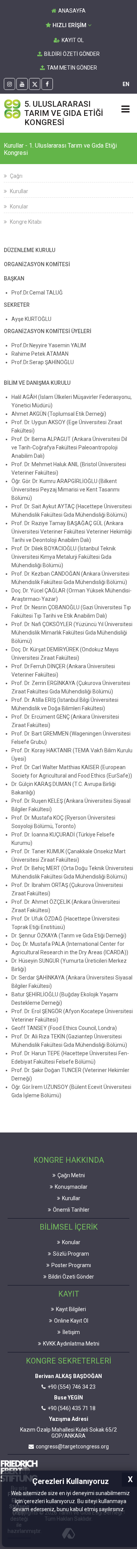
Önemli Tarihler (71, 1210)
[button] (127, 1510)
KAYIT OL (73, 40)
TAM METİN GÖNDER (72, 68)
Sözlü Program (71, 1254)
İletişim (71, 1332)
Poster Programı (71, 1265)
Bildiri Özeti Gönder (71, 1277)
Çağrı (15, 176)
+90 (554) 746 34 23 (72, 1387)
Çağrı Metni (71, 1175)
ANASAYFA (72, 11)
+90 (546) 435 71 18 (72, 1408)
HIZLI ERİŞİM (69, 25)
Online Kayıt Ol (71, 1321)
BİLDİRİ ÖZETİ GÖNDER (72, 54)
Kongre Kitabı (25, 222)
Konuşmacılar (71, 1187)
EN (126, 84)
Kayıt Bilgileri (71, 1309)
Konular (18, 206)
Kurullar (18, 191)
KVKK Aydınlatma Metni (71, 1344)
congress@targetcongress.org (72, 1446)
